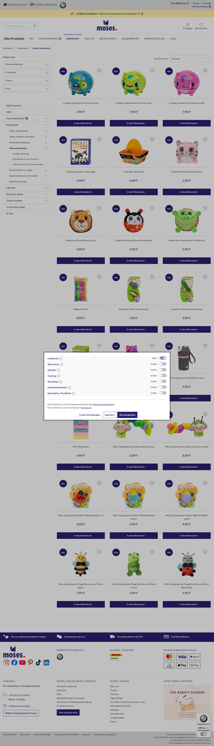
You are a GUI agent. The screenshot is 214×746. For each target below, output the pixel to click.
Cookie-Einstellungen (89, 414)
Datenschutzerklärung (103, 404)
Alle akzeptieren (127, 414)
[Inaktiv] (163, 363)
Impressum (86, 407)
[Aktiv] (163, 358)
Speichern (110, 414)
